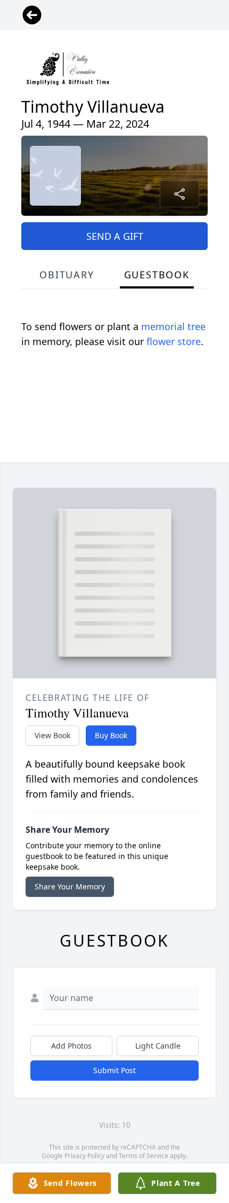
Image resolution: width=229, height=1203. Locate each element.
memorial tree (173, 326)
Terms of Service (143, 1155)
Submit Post (114, 1070)
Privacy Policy (84, 1155)
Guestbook (157, 274)
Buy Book (111, 735)
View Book (52, 735)
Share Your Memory (70, 886)
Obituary (66, 274)
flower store (173, 341)
